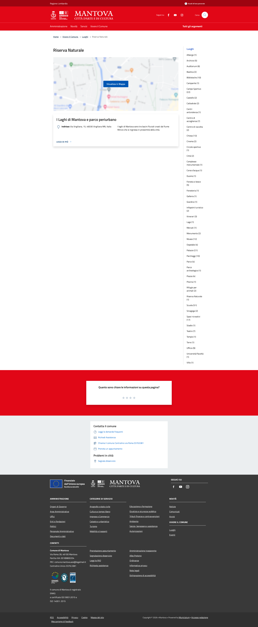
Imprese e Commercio (99, 516)
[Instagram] (181, 15)
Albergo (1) (191, 55)
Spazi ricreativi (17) (193, 318)
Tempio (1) (191, 336)
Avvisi (172, 516)
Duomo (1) (191, 176)
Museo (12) (192, 239)
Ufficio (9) (191, 348)
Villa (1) (190, 362)
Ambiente (134, 521)
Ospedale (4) (192, 244)
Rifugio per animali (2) (192, 289)
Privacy (74, 617)
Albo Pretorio (135, 555)
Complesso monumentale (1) (194, 163)
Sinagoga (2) (192, 310)
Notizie (172, 506)
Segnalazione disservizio (101, 555)
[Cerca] (205, 15)
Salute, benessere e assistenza (143, 526)
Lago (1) (190, 222)
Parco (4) (191, 261)
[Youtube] (174, 15)
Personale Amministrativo (62, 531)
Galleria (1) (191, 196)
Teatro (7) (191, 331)
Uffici (52, 516)
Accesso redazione (199, 617)
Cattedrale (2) (193, 103)
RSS (52, 617)
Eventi (172, 534)
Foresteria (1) (193, 190)
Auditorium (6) (193, 66)
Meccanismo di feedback (62, 621)
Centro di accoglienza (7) (193, 119)
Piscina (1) (191, 281)
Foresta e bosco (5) (194, 183)
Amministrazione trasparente (143, 550)
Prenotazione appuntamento (103, 550)
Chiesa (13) (192, 135)
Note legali (134, 570)
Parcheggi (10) (193, 256)
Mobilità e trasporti (98, 531)
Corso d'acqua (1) (194, 170)
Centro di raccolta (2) (195, 128)
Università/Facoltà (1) (195, 355)
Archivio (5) (192, 60)
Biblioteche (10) (194, 77)
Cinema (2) (191, 141)
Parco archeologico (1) (194, 269)
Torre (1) (190, 342)
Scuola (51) (192, 305)
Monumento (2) (194, 233)
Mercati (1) (191, 227)
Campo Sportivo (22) (194, 90)
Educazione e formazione (141, 506)
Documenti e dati (58, 536)
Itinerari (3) (192, 216)
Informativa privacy (138, 565)
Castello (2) (192, 97)
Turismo (93, 526)
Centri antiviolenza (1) (194, 110)
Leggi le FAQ (95, 560)
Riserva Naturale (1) (194, 298)
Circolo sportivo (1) (194, 148)
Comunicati (174, 511)
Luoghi (85, 36)
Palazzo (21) (192, 250)
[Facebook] (167, 15)
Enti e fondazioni (57, 521)
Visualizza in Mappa (116, 84)
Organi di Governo (58, 506)
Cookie (84, 617)
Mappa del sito (97, 617)
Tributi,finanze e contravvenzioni (145, 516)
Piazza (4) (191, 276)
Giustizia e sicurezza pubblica (143, 511)
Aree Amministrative (59, 511)
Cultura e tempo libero (100, 511)
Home (56, 36)
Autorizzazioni (136, 531)
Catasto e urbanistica (99, 521)
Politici (53, 526)
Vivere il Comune (70, 36)
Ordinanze (134, 560)
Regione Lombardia (58, 3)
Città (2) (190, 155)
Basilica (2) (191, 71)
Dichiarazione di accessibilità (143, 575)
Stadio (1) (191, 325)
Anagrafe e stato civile (100, 506)
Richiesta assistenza (99, 565)
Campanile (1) (193, 83)
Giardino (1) (192, 201)
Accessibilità (62, 617)
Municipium (184, 617)
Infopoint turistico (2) (195, 209)
